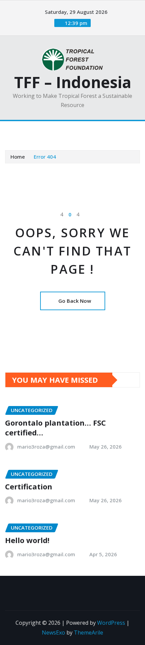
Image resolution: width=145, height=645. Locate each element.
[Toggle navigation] (14, 130)
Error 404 (45, 156)
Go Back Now (74, 300)
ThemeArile (88, 632)
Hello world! (27, 540)
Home (17, 156)
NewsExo (53, 632)
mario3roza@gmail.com (46, 446)
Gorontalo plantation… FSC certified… (55, 427)
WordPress (111, 622)
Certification (28, 486)
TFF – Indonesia (72, 82)
